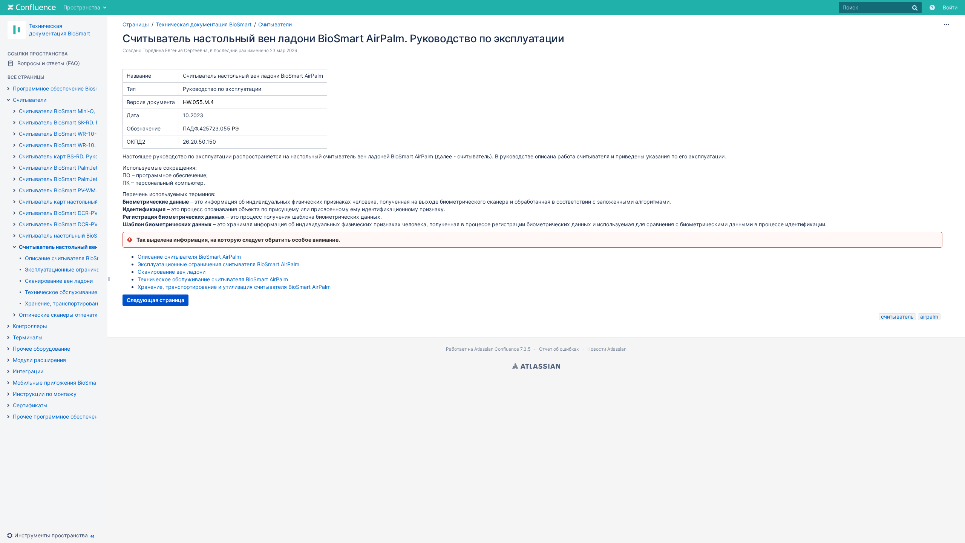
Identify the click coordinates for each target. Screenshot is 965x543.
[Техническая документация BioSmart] (17, 30)
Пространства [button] (81, 7)
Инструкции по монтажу (45, 394)
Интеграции (28, 371)
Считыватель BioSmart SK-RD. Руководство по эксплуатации (96, 122)
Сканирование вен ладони (59, 281)
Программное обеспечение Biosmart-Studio (69, 88)
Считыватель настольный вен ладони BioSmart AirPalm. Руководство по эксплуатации (343, 38)
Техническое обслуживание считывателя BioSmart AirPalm (213, 279)
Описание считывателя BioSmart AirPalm (76, 258)
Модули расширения (39, 360)
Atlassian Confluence (496, 349)
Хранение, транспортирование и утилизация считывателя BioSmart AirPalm (234, 287)
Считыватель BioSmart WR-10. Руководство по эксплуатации (97, 145)
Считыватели (29, 100)
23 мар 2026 (283, 50)
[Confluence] (32, 7)
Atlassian (536, 366)
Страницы (136, 24)
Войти (950, 7)
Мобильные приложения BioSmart (56, 382)
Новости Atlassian (606, 349)
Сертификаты (30, 405)
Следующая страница (155, 300)
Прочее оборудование (41, 348)
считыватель (897, 316)
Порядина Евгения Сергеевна (175, 50)
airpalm (929, 316)
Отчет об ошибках (559, 349)
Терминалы (28, 337)
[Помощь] (932, 7)
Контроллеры (30, 326)
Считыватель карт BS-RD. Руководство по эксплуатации (91, 156)
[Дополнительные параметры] (946, 24)
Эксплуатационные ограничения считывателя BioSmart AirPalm (218, 264)
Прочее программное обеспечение (58, 416)
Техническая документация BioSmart (203, 24)
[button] (50, 535)
